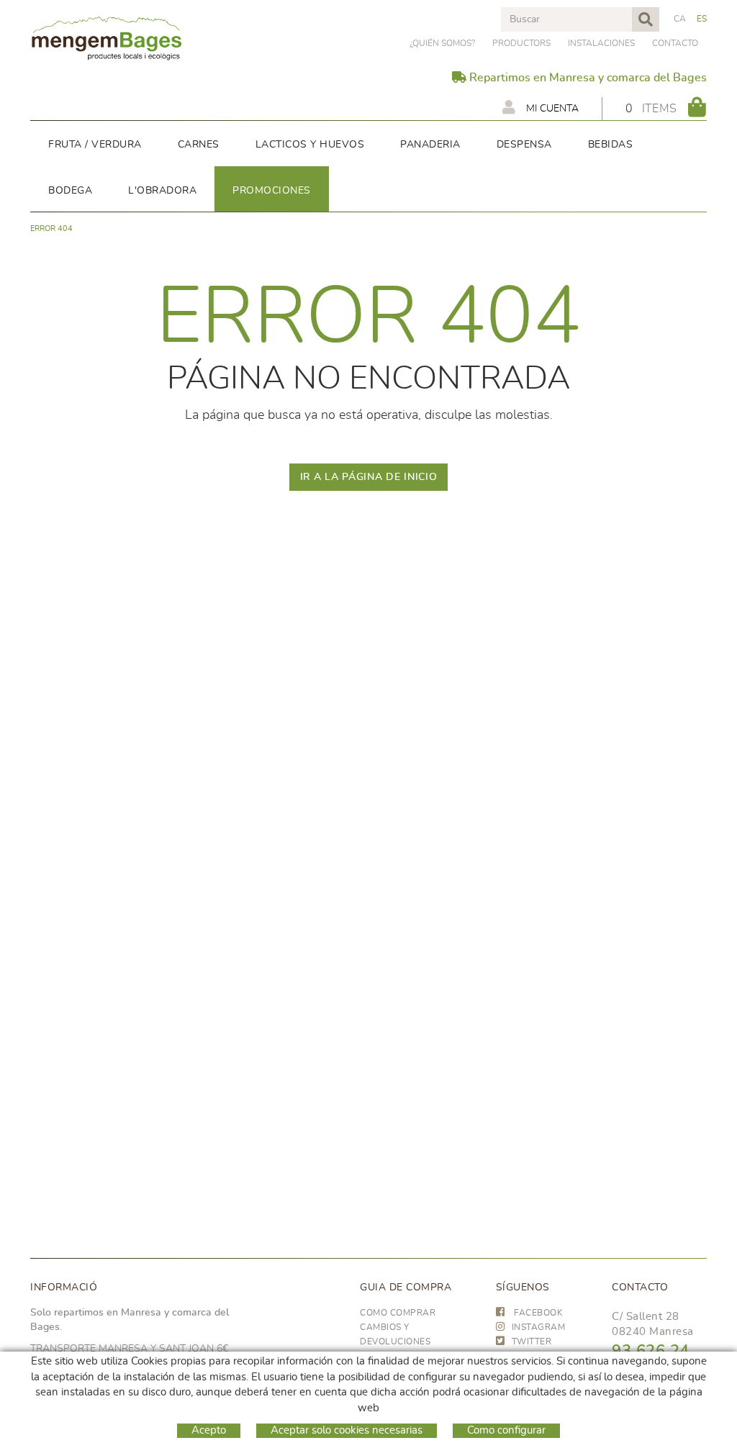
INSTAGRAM (539, 1327)
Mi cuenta (551, 109)
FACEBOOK (538, 1312)
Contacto (675, 43)
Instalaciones (601, 43)
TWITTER (532, 1341)
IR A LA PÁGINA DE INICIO (369, 477)
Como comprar (397, 1312)
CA (680, 18)
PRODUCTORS (521, 43)
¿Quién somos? (442, 43)
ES (702, 18)
